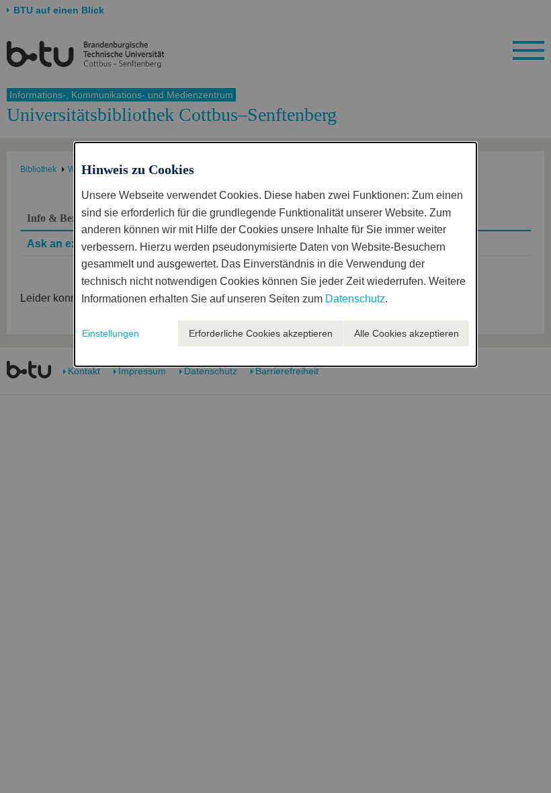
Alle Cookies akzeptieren (406, 333)
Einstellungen (110, 333)
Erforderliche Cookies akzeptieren (261, 333)
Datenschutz (355, 298)
